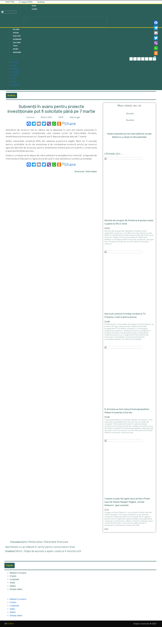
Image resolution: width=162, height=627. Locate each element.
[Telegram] (135, 59)
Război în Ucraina (18, 573)
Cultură (17, 43)
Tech (15, 46)
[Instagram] (143, 59)
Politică (17, 36)
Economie (17, 39)
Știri (34, 6)
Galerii (13, 586)
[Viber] (157, 43)
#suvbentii (130, 120)
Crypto (13, 576)
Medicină (17, 52)
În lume (16, 29)
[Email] (157, 32)
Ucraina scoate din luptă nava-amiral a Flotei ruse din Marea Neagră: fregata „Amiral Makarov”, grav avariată (127, 501)
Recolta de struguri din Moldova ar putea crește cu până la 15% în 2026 (50, 95)
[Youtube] (150, 59)
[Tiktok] (146, 59)
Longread (14, 579)
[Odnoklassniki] (137, 143)
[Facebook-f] (131, 59)
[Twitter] (139, 59)
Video (12, 582)
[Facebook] (157, 22)
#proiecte (130, 113)
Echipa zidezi (16, 589)
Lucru (34, 9)
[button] (65, 15)
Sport (16, 49)
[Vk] (143, 143)
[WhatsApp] (157, 48)
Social (16, 33)
